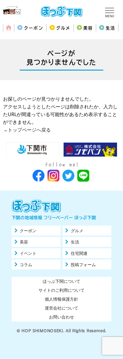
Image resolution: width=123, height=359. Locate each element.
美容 (88, 28)
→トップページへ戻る (27, 130)
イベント (28, 253)
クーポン (33, 28)
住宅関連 (79, 253)
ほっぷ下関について (61, 281)
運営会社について (61, 308)
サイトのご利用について (61, 290)
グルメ (63, 28)
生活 (110, 28)
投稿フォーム (83, 264)
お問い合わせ (61, 317)
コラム (26, 264)
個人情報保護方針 (61, 299)
